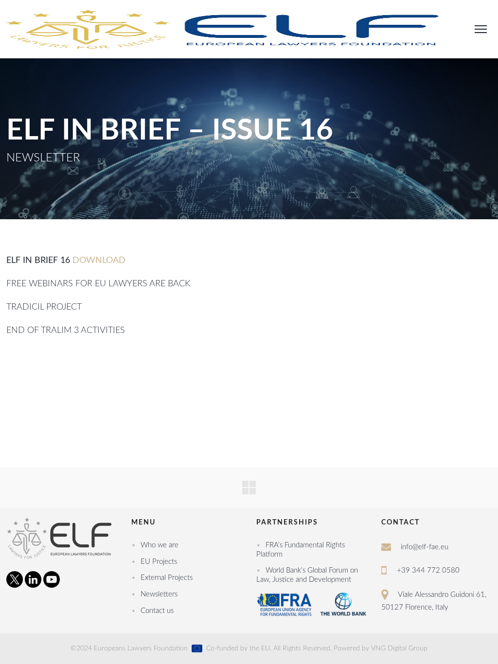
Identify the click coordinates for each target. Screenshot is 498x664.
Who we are (159, 545)
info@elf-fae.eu (424, 547)
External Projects (167, 577)
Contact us (157, 610)
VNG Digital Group (399, 648)
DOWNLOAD (98, 260)
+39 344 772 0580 (428, 570)
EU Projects (159, 561)
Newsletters (159, 594)
